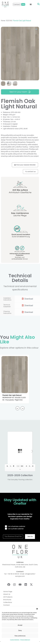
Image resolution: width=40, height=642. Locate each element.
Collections (7, 602)
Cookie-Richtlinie (14, 639)
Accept (20, 625)
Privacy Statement (25, 639)
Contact (6, 605)
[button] (37, 609)
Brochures (7, 600)
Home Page (7, 591)
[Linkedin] (25, 584)
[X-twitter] (31, 584)
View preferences (20, 636)
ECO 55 (9, 20)
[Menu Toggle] (31, 4)
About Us (6, 594)
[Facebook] (9, 584)
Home (3, 20)
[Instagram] (14, 584)
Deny (20, 630)
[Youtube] (20, 584)
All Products (7, 597)
